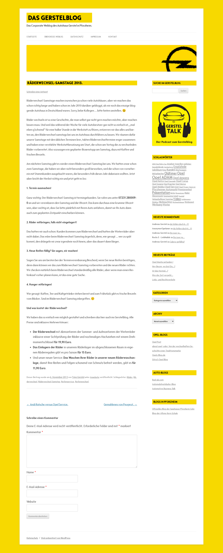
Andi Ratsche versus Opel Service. (47, 404)
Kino (164, 170)
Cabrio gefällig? (177, 241)
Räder (129, 377)
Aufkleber (187, 164)
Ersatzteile (180, 166)
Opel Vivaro (184, 187)
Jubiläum (157, 169)
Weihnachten (165, 201)
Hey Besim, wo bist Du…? (163, 266)
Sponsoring (168, 196)
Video (177, 199)
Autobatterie (168, 167)
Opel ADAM (162, 177)
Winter (166, 204)
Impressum (96, 36)
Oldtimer (170, 173)
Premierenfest (185, 189)
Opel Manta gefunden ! (162, 262)
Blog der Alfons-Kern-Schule (165, 413)
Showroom (157, 195)
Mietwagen (181, 170)
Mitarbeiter (158, 173)
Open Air (192, 187)
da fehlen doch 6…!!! (179, 224)
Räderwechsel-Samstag (49, 381)
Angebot (170, 163)
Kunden (171, 169)
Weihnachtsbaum (178, 202)
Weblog (155, 202)
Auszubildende (158, 167)
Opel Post (156, 342)
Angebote (94, 377)
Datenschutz (77, 36)
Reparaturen (180, 193)
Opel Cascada (170, 181)
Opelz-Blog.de (158, 355)
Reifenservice (67, 381)
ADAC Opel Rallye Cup (159, 164)
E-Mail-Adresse (37, 487)
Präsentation (161, 192)
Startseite (32, 36)
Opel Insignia (157, 184)
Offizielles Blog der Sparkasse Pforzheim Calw (173, 409)
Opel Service (172, 186)
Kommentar (35, 432)
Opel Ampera (181, 178)
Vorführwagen (186, 199)
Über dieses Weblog (53, 36)
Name (31, 472)
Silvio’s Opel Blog (160, 359)
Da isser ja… (175, 233)
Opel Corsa (182, 181)
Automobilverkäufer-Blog (164, 384)
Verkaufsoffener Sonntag (162, 199)
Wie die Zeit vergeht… (162, 275)
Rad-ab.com (158, 379)
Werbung (157, 204)
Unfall (175, 196)
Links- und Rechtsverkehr (163, 279)
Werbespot (189, 202)
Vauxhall (181, 196)
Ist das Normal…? (160, 270)
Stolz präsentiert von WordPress (55, 538)
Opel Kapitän (169, 184)
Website (31, 501)
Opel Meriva (181, 184)
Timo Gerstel (78, 377)
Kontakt (112, 36)
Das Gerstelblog (54, 17)
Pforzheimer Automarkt (165, 189)
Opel (181, 173)
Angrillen (179, 163)
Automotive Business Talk (163, 388)
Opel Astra (158, 181)
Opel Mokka (158, 186)
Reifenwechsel (82, 381)
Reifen (173, 193)
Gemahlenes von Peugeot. (120, 404)
